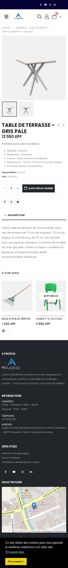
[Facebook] (41, 5)
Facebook (5, 202)
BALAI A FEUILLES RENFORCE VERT (21, 319)
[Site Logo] (18, 16)
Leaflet (21, 531)
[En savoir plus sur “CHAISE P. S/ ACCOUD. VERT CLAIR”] (60, 286)
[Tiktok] (59, 5)
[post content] (17, 296)
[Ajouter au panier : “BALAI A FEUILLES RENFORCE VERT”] (26, 286)
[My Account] (47, 16)
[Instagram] (50, 5)
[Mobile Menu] (8, 16)
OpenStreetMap (34, 531)
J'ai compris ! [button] (16, 561)
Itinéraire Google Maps (15, 453)
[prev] (58, 125)
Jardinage (6, 316)
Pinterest (18, 202)
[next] (63, 125)
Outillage (16, 316)
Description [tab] (16, 215)
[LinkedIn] (55, 5)
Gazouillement (11, 202)
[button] (39, 16)
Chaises (39, 316)
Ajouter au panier (40, 188)
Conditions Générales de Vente (20, 462)
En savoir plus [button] (15, 552)
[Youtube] (45, 5)
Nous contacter (11, 457)
